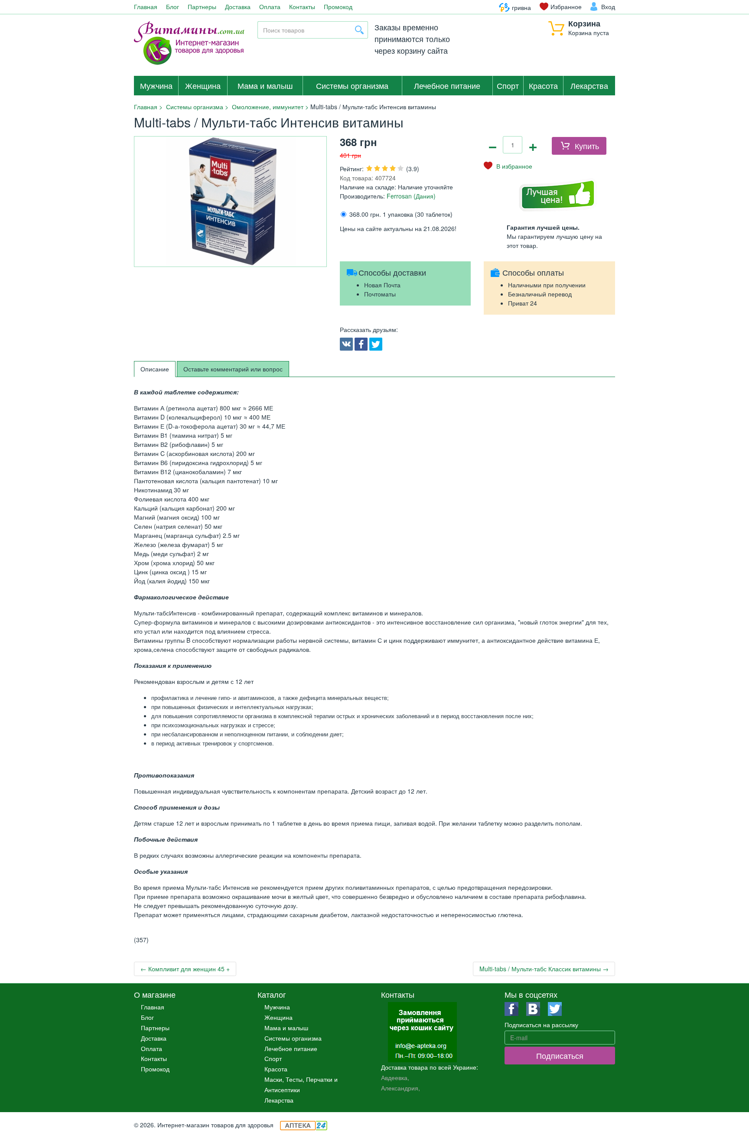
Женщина (203, 85)
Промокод (338, 6)
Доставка (238, 6)
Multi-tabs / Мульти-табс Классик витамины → (544, 968)
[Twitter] (375, 344)
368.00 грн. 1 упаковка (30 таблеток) (401, 214)
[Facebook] (361, 344)
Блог (172, 6)
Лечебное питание (447, 85)
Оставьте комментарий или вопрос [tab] (233, 368)
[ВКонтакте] (346, 344)
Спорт (508, 85)
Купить (587, 145)
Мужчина (156, 85)
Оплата (269, 6)
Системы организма (352, 85)
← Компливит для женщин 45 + (185, 968)
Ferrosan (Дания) (410, 196)
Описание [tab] (154, 368)
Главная (145, 6)
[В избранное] (508, 166)
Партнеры (202, 6)
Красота (543, 85)
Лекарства (589, 85)
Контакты (302, 6)
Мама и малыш (265, 85)
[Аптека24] (303, 1124)
